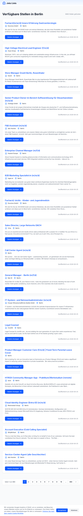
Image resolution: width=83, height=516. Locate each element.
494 (70, 482)
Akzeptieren (62, 510)
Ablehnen (74, 510)
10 (61, 482)
